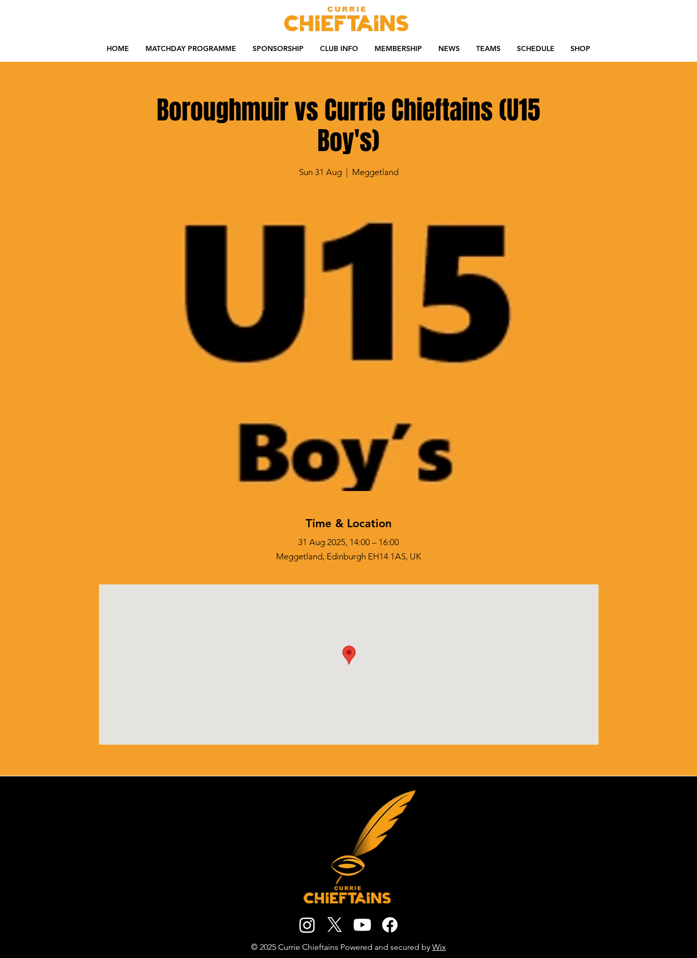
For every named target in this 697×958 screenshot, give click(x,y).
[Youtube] (362, 925)
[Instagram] (307, 925)
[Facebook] (390, 925)
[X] (335, 925)
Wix (439, 947)
